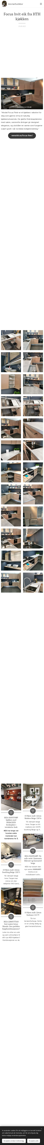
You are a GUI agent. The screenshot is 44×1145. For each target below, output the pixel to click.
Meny (41, 4)
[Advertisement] (22, 52)
